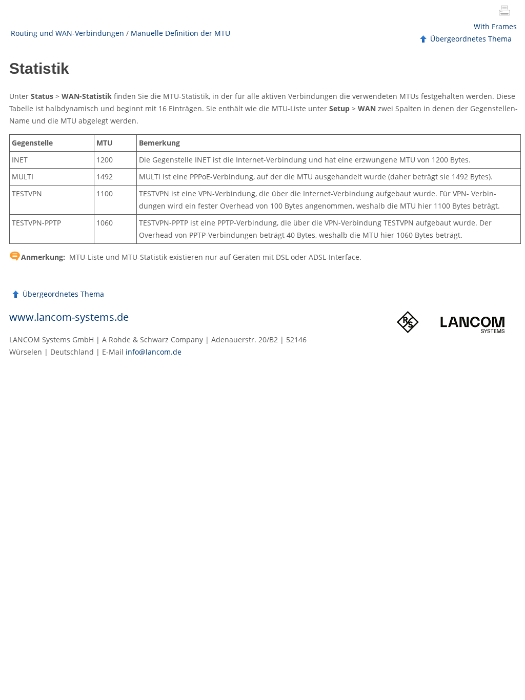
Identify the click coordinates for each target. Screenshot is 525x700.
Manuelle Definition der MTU (180, 33)
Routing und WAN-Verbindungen (67, 33)
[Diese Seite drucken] (506, 12)
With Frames (495, 26)
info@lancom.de (153, 352)
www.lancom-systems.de (69, 317)
